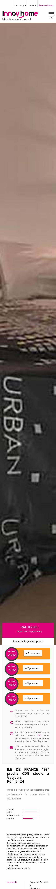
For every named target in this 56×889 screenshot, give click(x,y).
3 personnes (33, 683)
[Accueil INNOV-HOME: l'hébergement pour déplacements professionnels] (28, 16)
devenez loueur (46, 5)
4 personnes (33, 698)
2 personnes (33, 668)
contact (32, 5)
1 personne (33, 653)
